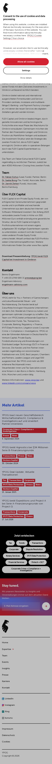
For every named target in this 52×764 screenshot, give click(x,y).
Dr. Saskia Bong (9, 180)
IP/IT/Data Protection (13, 485)
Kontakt (6, 688)
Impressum (7, 729)
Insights (6, 669)
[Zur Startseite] (5, 626)
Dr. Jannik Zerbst (10, 184)
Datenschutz (8, 735)
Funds (22, 543)
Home (5, 643)
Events (5, 662)
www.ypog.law (32, 380)
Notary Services (13, 556)
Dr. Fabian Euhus (10, 177)
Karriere (6, 681)
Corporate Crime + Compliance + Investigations (18, 430)
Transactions (9, 456)
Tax (4, 480)
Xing (7, 712)
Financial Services (16, 562)
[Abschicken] (46, 606)
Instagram (10, 705)
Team (4, 656)
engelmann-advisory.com (14, 285)
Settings (26, 71)
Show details (26, 78)
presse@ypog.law (33, 278)
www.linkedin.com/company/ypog (19, 383)
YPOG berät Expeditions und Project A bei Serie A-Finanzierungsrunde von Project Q (24, 504)
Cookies (6, 742)
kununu (9, 718)
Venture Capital (10, 460)
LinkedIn (9, 699)
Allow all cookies (26, 62)
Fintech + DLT (38, 562)
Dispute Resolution (34, 549)
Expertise (6, 649)
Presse (6, 436)
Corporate (29, 480)
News (14, 436)
